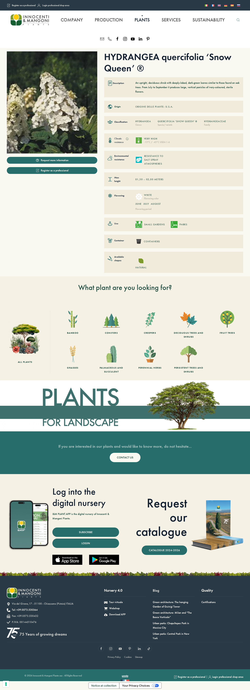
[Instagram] (125, 38)
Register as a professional (24, 5)
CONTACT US (125, 457)
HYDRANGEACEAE (215, 121)
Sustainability (209, 20)
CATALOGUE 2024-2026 (164, 550)
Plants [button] (142, 20)
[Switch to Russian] (238, 5)
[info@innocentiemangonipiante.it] (102, 38)
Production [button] (109, 20)
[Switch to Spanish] (232, 5)
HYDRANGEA (143, 121)
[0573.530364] (110, 38)
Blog (156, 590)
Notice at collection (103, 685)
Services (171, 20)
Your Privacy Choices (136, 685)
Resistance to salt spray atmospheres (153, 160)
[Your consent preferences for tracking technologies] (6, 684)
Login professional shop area (55, 5)
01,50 (139, 179)
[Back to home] (29, 20)
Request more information (55, 160)
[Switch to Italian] (206, 5)
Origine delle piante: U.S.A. (154, 106)
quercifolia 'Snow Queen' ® (177, 121)
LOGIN (85, 543)
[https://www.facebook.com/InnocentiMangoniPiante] (117, 38)
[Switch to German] (225, 5)
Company (72, 20)
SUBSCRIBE (86, 532)
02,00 (150, 179)
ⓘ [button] (127, 139)
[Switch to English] (219, 5)
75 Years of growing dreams (43, 634)
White (148, 195)
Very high (150, 138)
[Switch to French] (213, 5)
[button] (238, 20)
